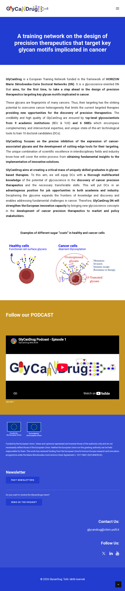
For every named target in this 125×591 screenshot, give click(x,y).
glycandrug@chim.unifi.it (103, 529)
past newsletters (22, 480)
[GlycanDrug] (27, 8)
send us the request (24, 502)
